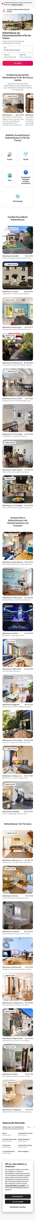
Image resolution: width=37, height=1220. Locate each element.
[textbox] (10, 57)
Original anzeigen (17, 5)
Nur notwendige (17, 1202)
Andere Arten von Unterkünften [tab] (13, 1127)
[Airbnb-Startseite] (4, 10)
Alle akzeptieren (17, 1196)
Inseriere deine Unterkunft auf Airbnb (18, 10)
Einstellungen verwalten (18, 1207)
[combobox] (17, 50)
